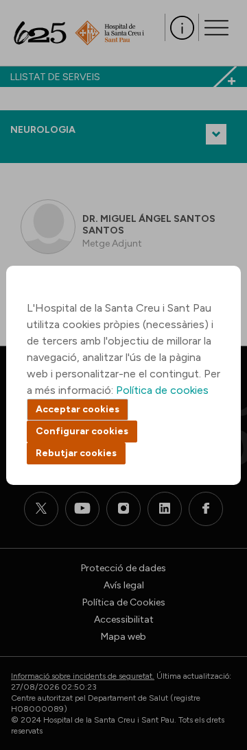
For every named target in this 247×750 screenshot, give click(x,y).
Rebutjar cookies (76, 453)
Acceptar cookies (77, 409)
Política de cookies (162, 390)
